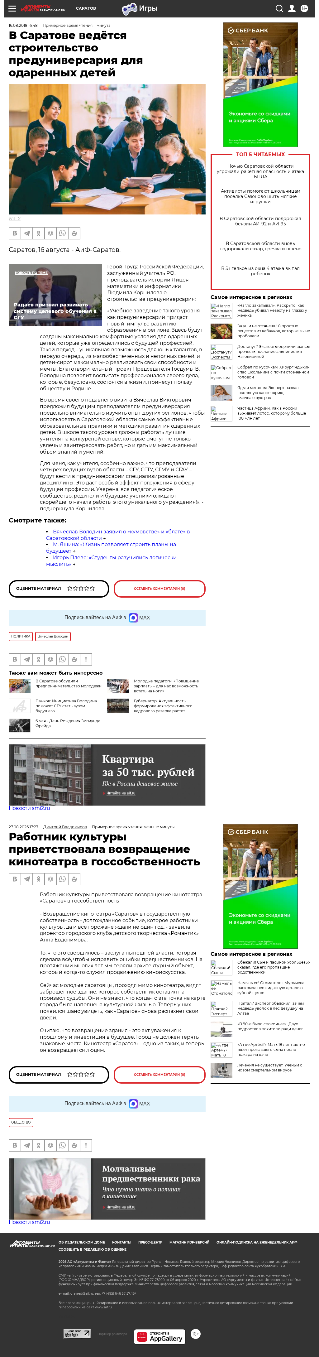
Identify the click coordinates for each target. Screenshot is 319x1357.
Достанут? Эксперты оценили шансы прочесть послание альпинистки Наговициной (273, 351)
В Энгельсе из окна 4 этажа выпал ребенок (260, 271)
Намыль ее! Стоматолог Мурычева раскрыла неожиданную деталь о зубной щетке (270, 987)
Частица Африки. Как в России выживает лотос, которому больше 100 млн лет (271, 413)
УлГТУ (15, 218)
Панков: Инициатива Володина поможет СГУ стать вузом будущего (66, 706)
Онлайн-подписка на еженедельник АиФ (257, 1242)
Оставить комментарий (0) (159, 589)
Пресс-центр (150, 1242)
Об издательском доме (82, 1242)
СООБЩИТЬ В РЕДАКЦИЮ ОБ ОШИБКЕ (92, 1250)
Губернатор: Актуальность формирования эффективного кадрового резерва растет (163, 706)
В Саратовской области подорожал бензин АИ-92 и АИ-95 (260, 221)
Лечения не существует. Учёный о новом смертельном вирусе (269, 1067)
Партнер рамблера (112, 1334)
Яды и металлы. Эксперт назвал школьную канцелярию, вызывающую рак (268, 392)
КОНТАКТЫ (121, 1242)
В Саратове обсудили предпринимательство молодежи (69, 683)
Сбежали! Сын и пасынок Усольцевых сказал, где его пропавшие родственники (273, 967)
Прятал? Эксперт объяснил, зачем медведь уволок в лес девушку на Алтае (270, 1008)
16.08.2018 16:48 (23, 25)
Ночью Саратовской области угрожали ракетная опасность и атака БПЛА (260, 172)
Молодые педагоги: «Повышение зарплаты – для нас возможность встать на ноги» (166, 686)
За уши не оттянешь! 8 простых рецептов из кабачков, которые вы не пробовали (273, 331)
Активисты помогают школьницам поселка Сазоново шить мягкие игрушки (260, 197)
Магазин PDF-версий (189, 1242)
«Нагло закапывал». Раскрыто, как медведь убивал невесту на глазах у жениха (272, 310)
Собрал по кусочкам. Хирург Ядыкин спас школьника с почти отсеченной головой (273, 372)
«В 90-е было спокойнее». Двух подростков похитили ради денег (270, 1026)
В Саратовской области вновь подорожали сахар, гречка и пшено (261, 246)
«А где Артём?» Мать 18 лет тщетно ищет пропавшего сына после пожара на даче (271, 1049)
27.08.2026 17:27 (23, 827)
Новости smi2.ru (29, 808)
